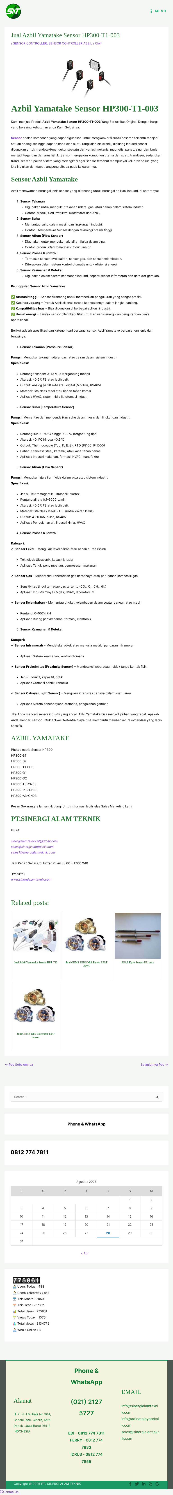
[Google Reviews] (157, 1484)
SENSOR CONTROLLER (30, 43)
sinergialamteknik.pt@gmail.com (34, 841)
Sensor (16, 138)
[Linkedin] (144, 1484)
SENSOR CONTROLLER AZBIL (70, 43)
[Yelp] (150, 1484)
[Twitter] (137, 1484)
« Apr (85, 1253)
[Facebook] (130, 1484)
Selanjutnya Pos (154, 1064)
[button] (9, 1492)
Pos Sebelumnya (19, 1064)
